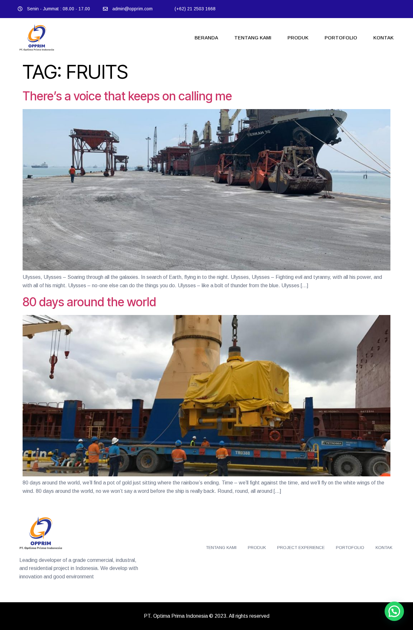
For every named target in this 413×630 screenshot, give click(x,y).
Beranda (206, 37)
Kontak (383, 37)
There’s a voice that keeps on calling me (127, 96)
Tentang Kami (252, 37)
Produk (297, 37)
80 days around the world (89, 302)
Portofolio (341, 37)
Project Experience (301, 547)
